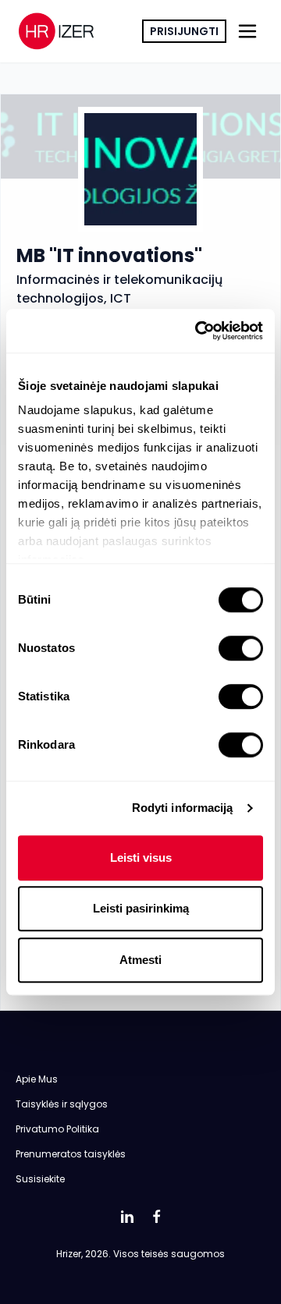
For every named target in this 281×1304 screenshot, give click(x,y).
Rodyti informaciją (182, 807)
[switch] (241, 648)
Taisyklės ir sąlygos (62, 1104)
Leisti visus (141, 857)
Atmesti (140, 959)
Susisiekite (40, 1178)
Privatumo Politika (57, 1129)
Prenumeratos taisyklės (71, 1153)
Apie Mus (37, 1079)
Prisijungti (184, 31)
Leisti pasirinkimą (141, 908)
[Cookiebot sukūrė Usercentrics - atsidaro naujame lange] (198, 331)
